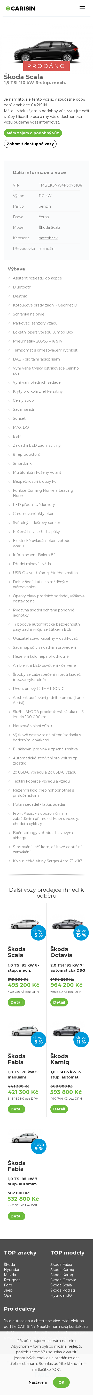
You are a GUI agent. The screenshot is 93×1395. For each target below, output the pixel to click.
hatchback (48, 238)
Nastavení (38, 1382)
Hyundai (11, 1269)
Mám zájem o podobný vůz (33, 133)
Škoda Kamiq (62, 1269)
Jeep (8, 1290)
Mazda (10, 1275)
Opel (8, 1295)
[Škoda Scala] (25, 922)
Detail (16, 1002)
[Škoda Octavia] (67, 922)
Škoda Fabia (61, 1264)
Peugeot (12, 1280)
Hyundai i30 (61, 1295)
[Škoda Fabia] (25, 1029)
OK (61, 1382)
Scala (55, 227)
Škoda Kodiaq (62, 1290)
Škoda (44, 227)
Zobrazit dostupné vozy (30, 144)
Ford (8, 1285)
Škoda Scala (61, 1285)
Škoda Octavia (63, 1280)
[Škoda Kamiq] (67, 1029)
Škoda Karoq (61, 1275)
